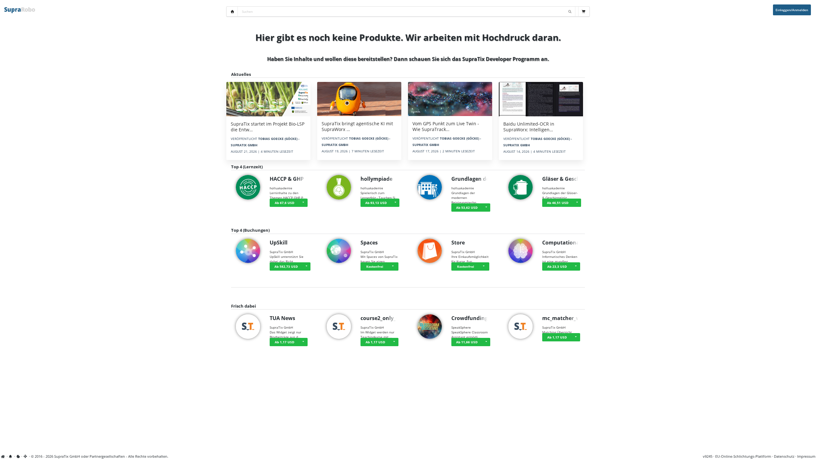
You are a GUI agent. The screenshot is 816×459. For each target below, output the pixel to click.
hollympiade (376, 178)
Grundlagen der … (474, 178)
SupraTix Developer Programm (501, 58)
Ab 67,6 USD (284, 202)
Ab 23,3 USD (557, 266)
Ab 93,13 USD (376, 202)
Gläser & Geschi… (564, 178)
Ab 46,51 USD (557, 202)
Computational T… (566, 242)
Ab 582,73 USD (286, 266)
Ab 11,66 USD (466, 342)
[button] (303, 203)
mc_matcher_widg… (567, 318)
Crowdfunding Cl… (474, 318)
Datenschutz (784, 456)
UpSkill (279, 242)
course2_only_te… (383, 318)
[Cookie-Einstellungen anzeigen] (18, 456)
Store (458, 242)
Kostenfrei (374, 266)
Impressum (806, 456)
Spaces (369, 242)
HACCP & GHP (287, 178)
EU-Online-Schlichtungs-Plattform (743, 456)
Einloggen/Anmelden (792, 10)
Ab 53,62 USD (466, 207)
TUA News (282, 318)
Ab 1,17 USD (284, 342)
